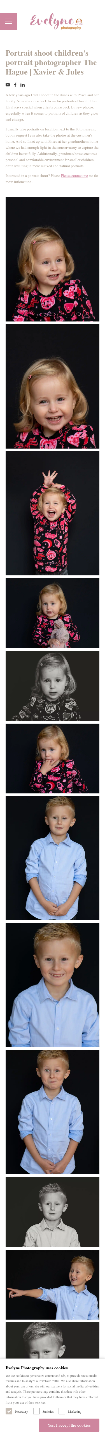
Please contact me (74, 175)
